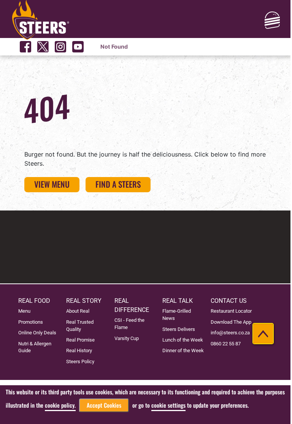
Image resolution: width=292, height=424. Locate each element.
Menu (24, 311)
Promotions (30, 322)
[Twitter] (43, 46)
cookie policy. (60, 405)
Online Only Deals (37, 332)
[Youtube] (78, 46)
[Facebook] (25, 46)
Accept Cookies (104, 405)
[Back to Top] (263, 333)
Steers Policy (80, 361)
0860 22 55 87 (226, 343)
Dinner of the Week (183, 350)
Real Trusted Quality (80, 325)
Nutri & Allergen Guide (34, 347)
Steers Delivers (178, 329)
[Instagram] (60, 46)
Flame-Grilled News (176, 314)
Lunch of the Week (182, 340)
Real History (79, 350)
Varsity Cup (126, 338)
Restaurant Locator (231, 311)
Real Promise (80, 340)
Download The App (231, 322)
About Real (77, 311)
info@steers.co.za (230, 332)
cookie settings (168, 405)
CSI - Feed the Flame (129, 323)
